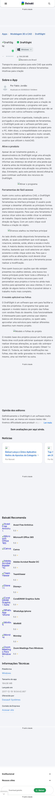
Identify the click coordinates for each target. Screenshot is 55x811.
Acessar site (8, 710)
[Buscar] (49, 3)
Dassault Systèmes (11, 699)
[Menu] (5, 3)
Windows (6, 673)
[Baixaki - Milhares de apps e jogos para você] (27, 4)
